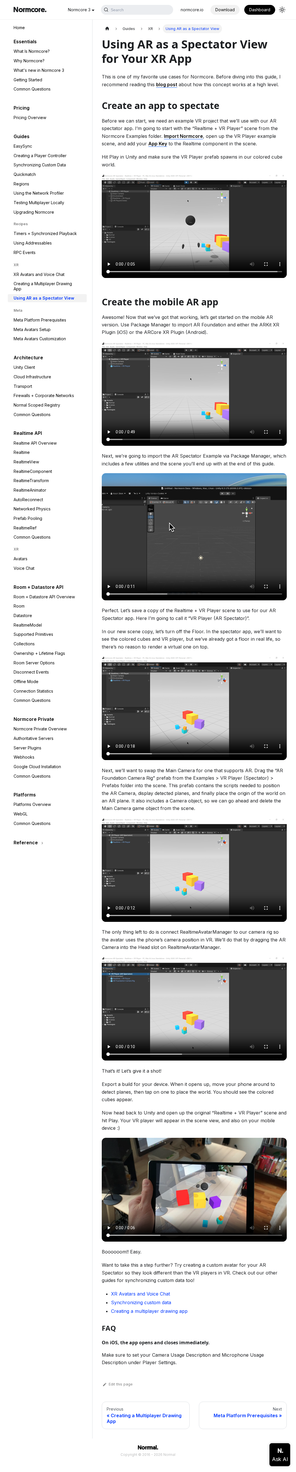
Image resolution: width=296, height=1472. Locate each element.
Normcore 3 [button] (79, 9)
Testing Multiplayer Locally (39, 202)
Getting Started (28, 79)
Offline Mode (26, 681)
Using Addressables (33, 242)
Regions (21, 183)
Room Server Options (34, 662)
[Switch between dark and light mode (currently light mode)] (282, 9)
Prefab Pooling (28, 518)
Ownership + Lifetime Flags (39, 653)
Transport (23, 386)
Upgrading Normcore (34, 212)
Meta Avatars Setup (32, 329)
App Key (157, 143)
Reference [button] (26, 842)
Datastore (23, 615)
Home (19, 27)
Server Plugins (27, 747)
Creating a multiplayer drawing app (149, 1311)
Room (19, 606)
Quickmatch (25, 174)
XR (16, 265)
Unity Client (24, 367)
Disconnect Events (31, 672)
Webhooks (24, 757)
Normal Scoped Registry (37, 405)
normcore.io (192, 9)
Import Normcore (183, 136)
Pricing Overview (30, 117)
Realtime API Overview (35, 443)
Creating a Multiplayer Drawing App (43, 286)
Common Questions (32, 89)
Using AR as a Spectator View (44, 298)
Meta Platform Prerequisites (40, 319)
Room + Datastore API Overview (44, 596)
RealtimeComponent (33, 471)
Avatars (20, 558)
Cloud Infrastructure (32, 376)
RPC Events (25, 252)
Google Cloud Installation (37, 766)
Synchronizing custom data (141, 1302)
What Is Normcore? (32, 51)
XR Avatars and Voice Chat (39, 274)
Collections (24, 643)
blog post (166, 84)
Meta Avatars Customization (40, 338)
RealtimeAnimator (30, 490)
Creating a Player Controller (40, 155)
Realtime (22, 452)
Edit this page (121, 1384)
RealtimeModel (28, 625)
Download (225, 9)
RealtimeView (26, 461)
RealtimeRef (25, 527)
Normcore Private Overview (40, 728)
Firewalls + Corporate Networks (44, 395)
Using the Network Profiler (39, 193)
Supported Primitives (33, 634)
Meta (18, 310)
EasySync (23, 146)
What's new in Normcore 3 (39, 70)
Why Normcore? (29, 60)
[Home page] (107, 28)
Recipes (21, 224)
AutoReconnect (28, 499)
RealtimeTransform (31, 480)
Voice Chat (24, 568)
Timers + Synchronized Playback (45, 233)
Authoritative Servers (33, 738)
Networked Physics (32, 508)
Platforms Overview (32, 804)
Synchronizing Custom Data (40, 164)
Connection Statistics (33, 691)
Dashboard (259, 9)
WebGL (20, 813)
